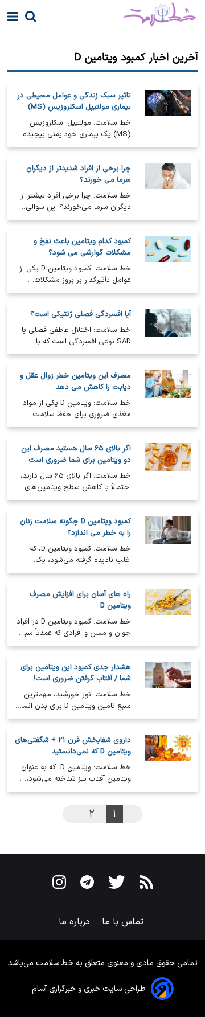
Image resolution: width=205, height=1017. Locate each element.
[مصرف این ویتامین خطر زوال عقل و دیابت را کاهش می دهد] (168, 395)
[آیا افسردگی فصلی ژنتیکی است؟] (168, 328)
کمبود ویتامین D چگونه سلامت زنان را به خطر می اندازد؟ (75, 527)
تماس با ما (124, 922)
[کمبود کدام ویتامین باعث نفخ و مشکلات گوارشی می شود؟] (168, 261)
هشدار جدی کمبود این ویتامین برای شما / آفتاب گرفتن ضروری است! (75, 673)
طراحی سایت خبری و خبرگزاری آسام (89, 989)
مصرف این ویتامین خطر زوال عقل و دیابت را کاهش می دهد (75, 381)
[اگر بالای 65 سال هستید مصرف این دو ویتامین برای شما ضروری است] (168, 468)
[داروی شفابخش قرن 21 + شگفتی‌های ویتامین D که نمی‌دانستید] (168, 760)
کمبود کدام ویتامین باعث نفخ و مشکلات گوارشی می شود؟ (82, 247)
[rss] (146, 884)
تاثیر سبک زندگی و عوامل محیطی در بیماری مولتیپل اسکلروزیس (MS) (74, 101)
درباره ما (76, 922)
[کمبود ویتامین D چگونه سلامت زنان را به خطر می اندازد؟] (168, 541)
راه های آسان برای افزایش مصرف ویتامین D (80, 600)
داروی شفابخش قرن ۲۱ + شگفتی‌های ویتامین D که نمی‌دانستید (73, 746)
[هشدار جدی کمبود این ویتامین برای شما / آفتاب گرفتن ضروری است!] (168, 687)
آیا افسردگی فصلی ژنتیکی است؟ (80, 314)
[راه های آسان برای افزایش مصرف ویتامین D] (168, 614)
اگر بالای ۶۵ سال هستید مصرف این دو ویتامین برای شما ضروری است (76, 454)
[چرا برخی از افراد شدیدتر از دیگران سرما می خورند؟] (168, 188)
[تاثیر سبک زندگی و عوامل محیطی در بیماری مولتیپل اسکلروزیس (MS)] (168, 115)
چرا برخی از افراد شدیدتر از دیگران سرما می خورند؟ (78, 174)
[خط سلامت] (122, 14)
